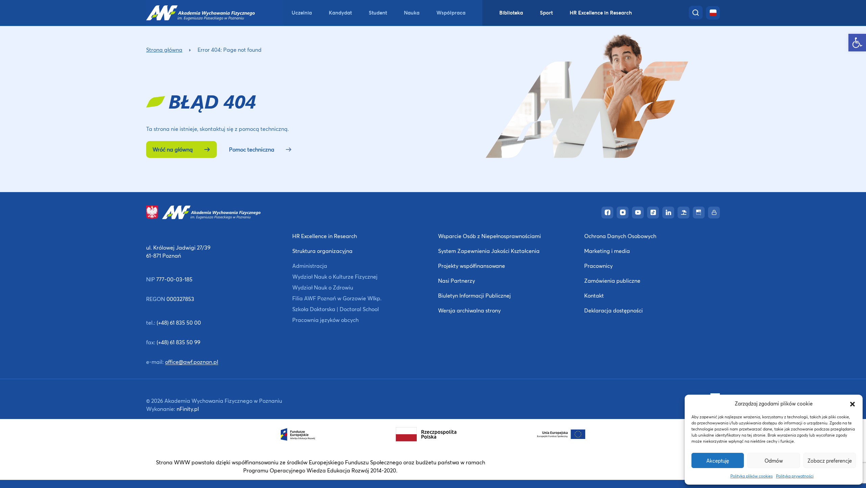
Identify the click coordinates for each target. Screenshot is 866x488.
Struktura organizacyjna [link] (322, 250)
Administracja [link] (309, 265)
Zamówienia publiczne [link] (612, 280)
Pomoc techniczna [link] (251, 149)
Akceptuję (717, 460)
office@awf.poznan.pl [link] (191, 361)
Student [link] (378, 12)
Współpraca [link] (450, 12)
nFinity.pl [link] (188, 408)
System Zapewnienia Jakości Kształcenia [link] (489, 250)
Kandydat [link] (340, 12)
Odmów (774, 460)
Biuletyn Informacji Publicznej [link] (474, 295)
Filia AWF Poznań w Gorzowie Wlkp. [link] (337, 298)
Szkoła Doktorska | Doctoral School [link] (335, 308)
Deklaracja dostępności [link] (613, 310)
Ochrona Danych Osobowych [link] (620, 235)
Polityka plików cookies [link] (751, 476)
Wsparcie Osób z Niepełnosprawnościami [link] (489, 235)
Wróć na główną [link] (173, 149)
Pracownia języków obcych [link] (325, 319)
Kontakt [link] (594, 295)
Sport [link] (546, 12)
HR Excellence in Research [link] (601, 12)
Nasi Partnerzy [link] (456, 280)
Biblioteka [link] (511, 12)
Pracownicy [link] (598, 265)
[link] (857, 42)
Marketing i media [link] (607, 250)
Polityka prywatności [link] (795, 476)
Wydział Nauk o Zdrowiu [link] (322, 287)
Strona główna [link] (164, 49)
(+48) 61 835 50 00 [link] (179, 322)
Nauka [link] (411, 12)
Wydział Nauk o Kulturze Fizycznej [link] (335, 276)
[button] (852, 403)
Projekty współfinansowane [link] (471, 265)
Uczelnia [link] (302, 12)
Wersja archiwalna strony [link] (469, 310)
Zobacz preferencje (829, 460)
